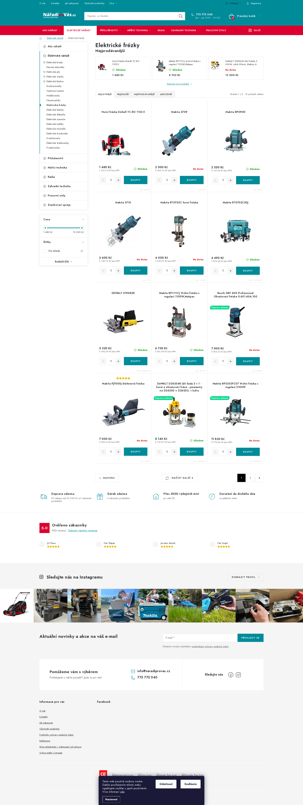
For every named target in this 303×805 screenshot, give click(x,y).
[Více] (254, 30)
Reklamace (44, 740)
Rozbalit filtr (62, 261)
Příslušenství (55, 158)
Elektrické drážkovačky (58, 143)
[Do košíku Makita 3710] (135, 270)
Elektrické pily (53, 71)
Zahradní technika (59, 186)
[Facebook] (230, 674)
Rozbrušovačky (54, 86)
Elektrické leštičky (55, 109)
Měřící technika (57, 167)
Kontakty (55, 3)
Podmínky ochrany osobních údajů (56, 734)
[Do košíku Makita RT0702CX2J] (248, 271)
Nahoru (109, 477)
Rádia (51, 177)
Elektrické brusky (55, 62)
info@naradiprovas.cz (153, 671)
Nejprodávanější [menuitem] (144, 94)
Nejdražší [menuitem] (123, 94)
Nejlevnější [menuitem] (105, 94)
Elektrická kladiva (55, 81)
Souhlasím (190, 784)
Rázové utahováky (55, 67)
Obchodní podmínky (94, 3)
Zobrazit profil (244, 577)
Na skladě (65, 251)
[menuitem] (51, 30)
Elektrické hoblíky (55, 124)
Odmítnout (166, 784)
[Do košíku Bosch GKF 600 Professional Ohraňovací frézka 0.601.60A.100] (248, 361)
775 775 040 (204, 14)
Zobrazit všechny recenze (83, 530)
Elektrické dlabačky (56, 114)
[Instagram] (238, 674)
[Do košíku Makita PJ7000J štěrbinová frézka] (135, 452)
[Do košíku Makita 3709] (191, 180)
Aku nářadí (54, 46)
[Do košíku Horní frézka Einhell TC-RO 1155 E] (135, 180)
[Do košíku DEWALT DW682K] (135, 361)
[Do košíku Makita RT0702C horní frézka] (191, 270)
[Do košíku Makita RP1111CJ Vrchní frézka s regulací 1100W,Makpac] (191, 361)
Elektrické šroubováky (57, 133)
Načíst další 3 (182, 477)
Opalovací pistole (55, 90)
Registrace (256, 3)
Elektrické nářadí (58, 56)
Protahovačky (53, 147)
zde (122, 792)
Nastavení (111, 799)
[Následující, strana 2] (250, 478)
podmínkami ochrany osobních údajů (210, 646)
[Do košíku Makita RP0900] (248, 180)
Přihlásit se (250, 637)
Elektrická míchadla (56, 128)
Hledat (180, 16)
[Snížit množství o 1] (103, 180)
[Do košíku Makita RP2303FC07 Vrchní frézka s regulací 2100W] (248, 452)
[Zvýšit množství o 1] (118, 180)
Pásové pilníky (53, 100)
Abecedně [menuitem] (166, 94)
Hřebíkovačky (53, 95)
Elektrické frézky (56, 105)
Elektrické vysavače (56, 119)
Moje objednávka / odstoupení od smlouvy (60, 746)
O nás (42, 3)
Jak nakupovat (72, 3)
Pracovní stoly (56, 195)
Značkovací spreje (59, 205)
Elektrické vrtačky (55, 76)
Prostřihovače (53, 138)
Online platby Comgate (50, 752)
